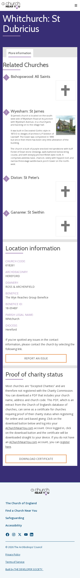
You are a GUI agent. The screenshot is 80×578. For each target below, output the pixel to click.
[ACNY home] (11, 5)
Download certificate (36, 459)
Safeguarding (14, 518)
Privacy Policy (12, 554)
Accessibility (13, 525)
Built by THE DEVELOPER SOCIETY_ (24, 569)
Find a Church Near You (21, 510)
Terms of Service (14, 562)
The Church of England (21, 503)
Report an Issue (36, 358)
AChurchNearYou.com (19, 428)
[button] (76, 5)
